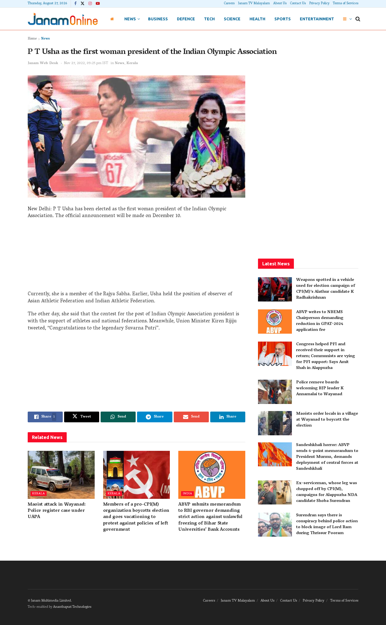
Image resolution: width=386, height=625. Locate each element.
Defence (186, 19)
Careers (229, 3)
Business (158, 19)
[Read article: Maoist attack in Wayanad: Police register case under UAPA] (61, 475)
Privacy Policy (319, 3)
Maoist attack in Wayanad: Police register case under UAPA (57, 511)
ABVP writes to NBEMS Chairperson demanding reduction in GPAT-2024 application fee (319, 321)
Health (257, 19)
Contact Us (298, 3)
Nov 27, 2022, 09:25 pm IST (86, 63)
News (130, 19)
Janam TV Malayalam (254, 3)
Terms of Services (345, 3)
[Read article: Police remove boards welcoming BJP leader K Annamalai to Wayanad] (275, 392)
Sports (282, 19)
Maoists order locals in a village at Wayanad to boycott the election (327, 420)
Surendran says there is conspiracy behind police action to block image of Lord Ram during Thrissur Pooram (327, 524)
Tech (209, 19)
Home (32, 39)
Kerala (132, 63)
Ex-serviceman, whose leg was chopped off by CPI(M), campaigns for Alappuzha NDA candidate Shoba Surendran (326, 492)
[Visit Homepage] (63, 18)
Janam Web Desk (43, 63)
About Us (280, 3)
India (187, 493)
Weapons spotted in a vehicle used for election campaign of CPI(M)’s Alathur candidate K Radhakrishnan (325, 289)
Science (232, 19)
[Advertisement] (136, 257)
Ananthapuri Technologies (72, 607)
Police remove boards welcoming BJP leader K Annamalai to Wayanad (320, 388)
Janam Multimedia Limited (51, 601)
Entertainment (317, 19)
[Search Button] (357, 18)
